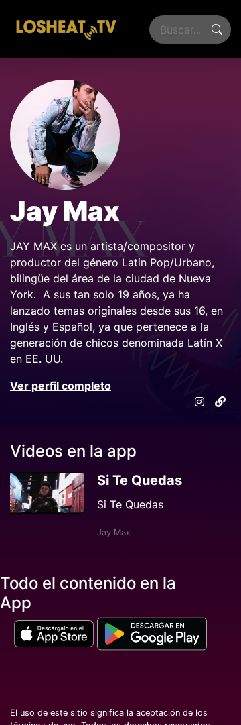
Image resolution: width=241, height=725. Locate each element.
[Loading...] (65, 29)
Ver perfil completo (60, 385)
